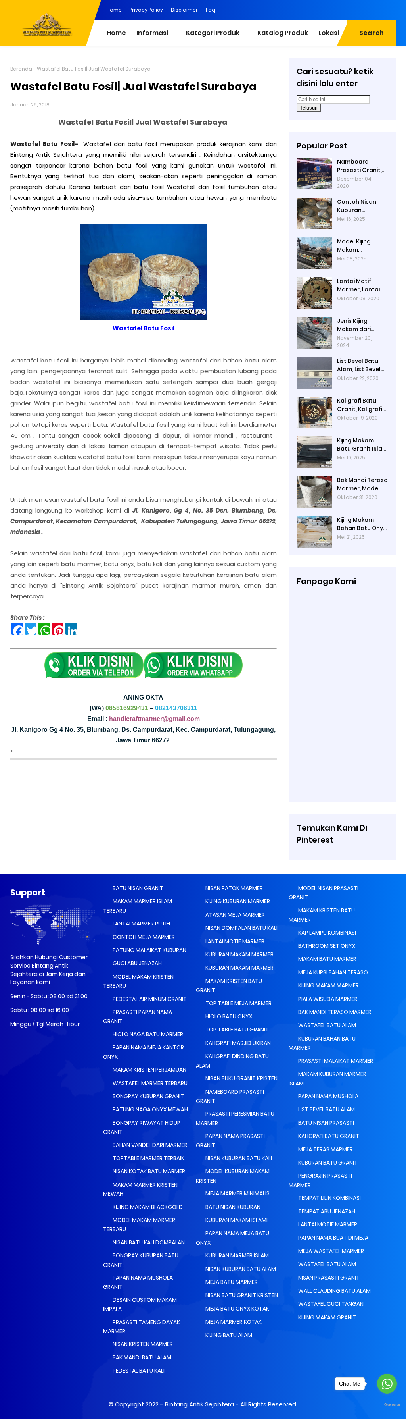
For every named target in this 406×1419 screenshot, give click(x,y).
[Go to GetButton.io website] (387, 1404)
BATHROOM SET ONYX (326, 946)
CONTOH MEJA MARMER (143, 937)
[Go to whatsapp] (387, 1384)
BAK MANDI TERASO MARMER (334, 1012)
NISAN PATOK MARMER (233, 888)
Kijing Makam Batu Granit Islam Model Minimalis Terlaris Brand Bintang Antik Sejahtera (362, 444)
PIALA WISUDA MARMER (327, 999)
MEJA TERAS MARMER (325, 1149)
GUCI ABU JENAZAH (136, 963)
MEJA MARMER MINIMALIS (237, 1193)
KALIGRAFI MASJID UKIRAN (237, 1043)
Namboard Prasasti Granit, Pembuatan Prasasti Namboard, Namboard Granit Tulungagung (359, 166)
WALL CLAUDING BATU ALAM (334, 1291)
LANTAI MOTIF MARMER (234, 941)
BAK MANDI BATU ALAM (141, 1357)
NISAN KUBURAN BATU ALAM (240, 1269)
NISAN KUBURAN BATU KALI (238, 1158)
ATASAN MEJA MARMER (234, 915)
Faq (210, 9)
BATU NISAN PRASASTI (325, 1123)
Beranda (21, 69)
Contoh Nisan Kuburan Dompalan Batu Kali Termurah (360, 206)
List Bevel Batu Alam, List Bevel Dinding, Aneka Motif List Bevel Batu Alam (359, 365)
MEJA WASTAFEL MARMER (330, 1251)
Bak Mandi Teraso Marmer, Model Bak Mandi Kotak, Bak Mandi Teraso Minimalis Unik (362, 484)
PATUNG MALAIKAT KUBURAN (148, 950)
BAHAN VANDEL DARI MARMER (149, 1145)
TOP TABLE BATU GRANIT (236, 1029)
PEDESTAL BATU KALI (138, 1371)
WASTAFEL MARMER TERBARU (149, 1083)
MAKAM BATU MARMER (326, 959)
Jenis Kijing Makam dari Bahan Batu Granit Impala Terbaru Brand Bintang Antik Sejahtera (358, 325)
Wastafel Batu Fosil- (45, 144)
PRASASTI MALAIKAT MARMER (335, 1061)
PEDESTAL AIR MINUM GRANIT (149, 999)
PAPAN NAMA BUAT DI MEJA (332, 1238)
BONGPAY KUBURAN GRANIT (147, 1096)
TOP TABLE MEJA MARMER (238, 1003)
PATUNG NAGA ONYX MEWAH (149, 1109)
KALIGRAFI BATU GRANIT (328, 1136)
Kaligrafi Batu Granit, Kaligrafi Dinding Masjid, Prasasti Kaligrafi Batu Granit (361, 405)
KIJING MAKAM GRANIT (326, 1317)
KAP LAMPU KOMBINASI (326, 933)
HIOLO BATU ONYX (228, 1016)
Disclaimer (184, 9)
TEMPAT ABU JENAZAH (326, 1211)
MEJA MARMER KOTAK (233, 1322)
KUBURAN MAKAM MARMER (239, 954)
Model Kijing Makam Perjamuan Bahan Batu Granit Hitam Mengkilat (362, 245)
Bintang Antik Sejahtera (199, 1404)
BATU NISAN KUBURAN (232, 1207)
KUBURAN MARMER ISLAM (236, 1255)
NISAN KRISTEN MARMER (142, 1344)
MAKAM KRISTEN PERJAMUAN (148, 1070)
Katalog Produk (282, 32)
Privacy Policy (146, 9)
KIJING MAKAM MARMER (328, 985)
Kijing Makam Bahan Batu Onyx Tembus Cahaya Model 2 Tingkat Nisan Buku (361, 524)
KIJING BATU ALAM (228, 1335)
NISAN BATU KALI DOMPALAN (148, 1242)
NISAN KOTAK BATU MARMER (148, 1171)
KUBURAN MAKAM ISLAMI (236, 1220)
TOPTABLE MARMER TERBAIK (147, 1158)
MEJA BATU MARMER (231, 1282)
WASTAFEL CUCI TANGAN (330, 1304)
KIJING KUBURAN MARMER (237, 901)
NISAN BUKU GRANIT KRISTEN (241, 1078)
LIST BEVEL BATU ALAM (326, 1109)
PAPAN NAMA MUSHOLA (327, 1096)
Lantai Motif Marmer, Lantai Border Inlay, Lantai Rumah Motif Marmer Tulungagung (358, 285)
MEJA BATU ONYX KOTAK (236, 1309)
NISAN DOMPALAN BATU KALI (241, 928)
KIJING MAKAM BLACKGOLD (147, 1207)
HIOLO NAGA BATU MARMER (147, 1034)
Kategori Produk (212, 32)
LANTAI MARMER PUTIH (140, 923)
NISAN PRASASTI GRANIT (328, 1278)
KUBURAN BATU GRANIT (327, 1162)
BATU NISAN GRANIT (137, 888)
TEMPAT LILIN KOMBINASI (329, 1198)
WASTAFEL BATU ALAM (326, 1025)
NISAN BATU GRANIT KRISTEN (241, 1295)
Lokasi (328, 32)
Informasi (152, 32)
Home (114, 9)
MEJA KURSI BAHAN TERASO (332, 972)
